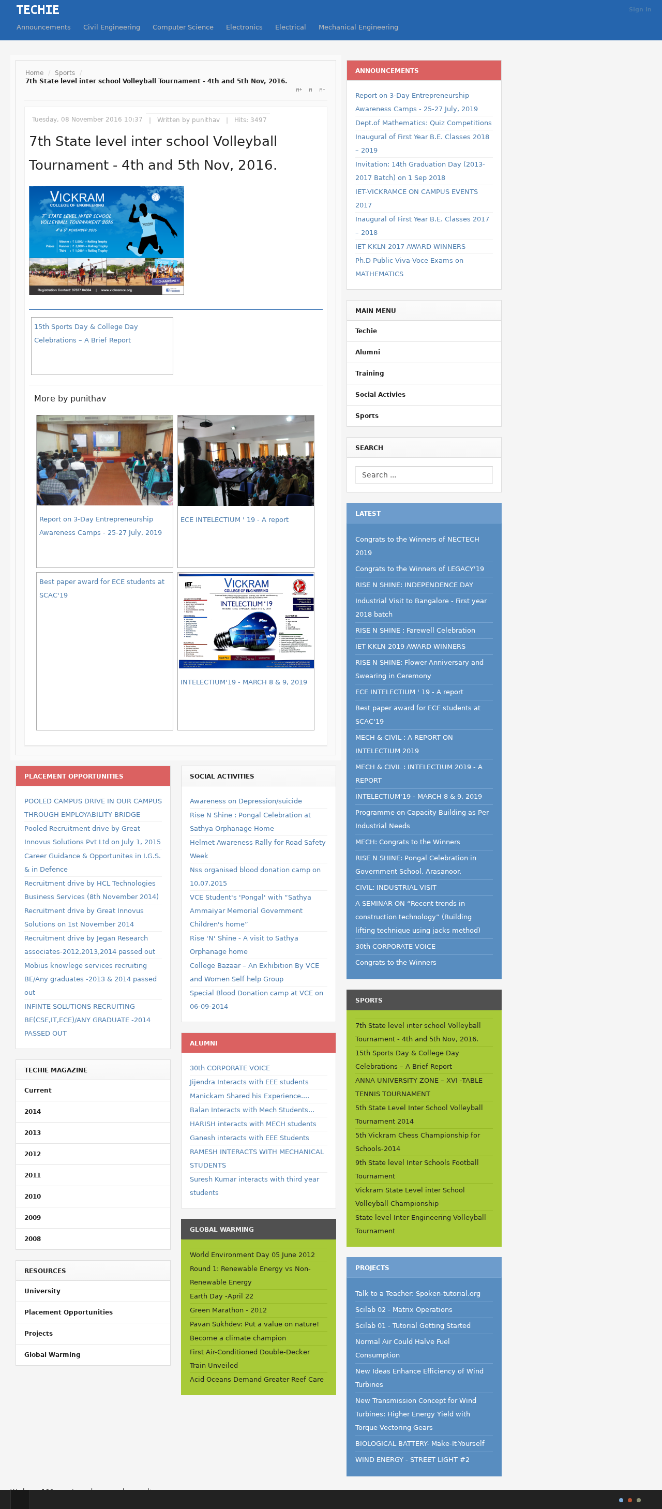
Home (34, 73)
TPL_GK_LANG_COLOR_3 (639, 1500)
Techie (366, 331)
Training (369, 373)
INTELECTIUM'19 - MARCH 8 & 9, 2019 (243, 682)
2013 (32, 1133)
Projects (38, 1333)
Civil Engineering (111, 27)
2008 (32, 1239)
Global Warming (52, 1354)
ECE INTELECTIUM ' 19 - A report (234, 520)
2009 (32, 1217)
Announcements (44, 27)
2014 (32, 1111)
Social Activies (380, 394)
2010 (32, 1196)
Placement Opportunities (68, 1312)
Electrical (290, 27)
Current (38, 1090)
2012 (32, 1154)
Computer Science (183, 27)
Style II (630, 1500)
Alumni (367, 352)
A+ (299, 89)
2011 (32, 1175)
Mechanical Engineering (358, 27)
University (42, 1291)
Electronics (244, 27)
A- (321, 89)
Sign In (640, 9)
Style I (621, 1500)
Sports (65, 73)
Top (20, 1499)
